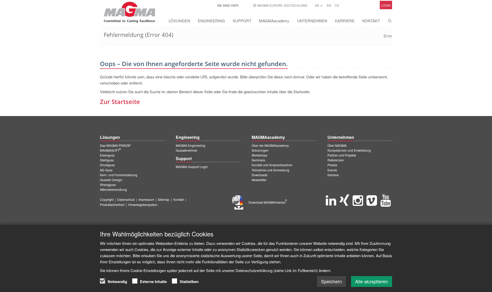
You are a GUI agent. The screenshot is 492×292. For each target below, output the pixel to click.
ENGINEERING (211, 20)
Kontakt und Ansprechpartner (272, 165)
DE (317, 5)
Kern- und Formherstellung (118, 175)
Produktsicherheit (112, 204)
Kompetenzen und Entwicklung (349, 150)
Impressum (146, 199)
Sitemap (163, 199)
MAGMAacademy (274, 20)
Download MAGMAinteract (268, 202)
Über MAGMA (337, 145)
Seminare (258, 160)
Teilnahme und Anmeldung (270, 170)
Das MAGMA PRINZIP (115, 145)
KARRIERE (345, 20)
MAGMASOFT (110, 150)
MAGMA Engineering (190, 145)
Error (388, 35)
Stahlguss (107, 160)
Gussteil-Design (111, 180)
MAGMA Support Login (192, 166)
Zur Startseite (120, 101)
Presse (332, 165)
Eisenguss (107, 155)
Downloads (260, 175)
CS (337, 5)
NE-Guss (106, 170)
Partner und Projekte (341, 155)
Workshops (259, 155)
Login (386, 5)
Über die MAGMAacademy (270, 145)
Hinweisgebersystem (142, 204)
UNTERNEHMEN (312, 20)
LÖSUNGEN (179, 20)
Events (332, 170)
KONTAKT (371, 20)
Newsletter (259, 180)
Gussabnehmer (186, 150)
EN (329, 5)
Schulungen (260, 150)
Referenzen (335, 160)
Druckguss (107, 165)
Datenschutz (126, 199)
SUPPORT (242, 20)
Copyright (107, 199)
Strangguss (108, 184)
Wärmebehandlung (113, 189)
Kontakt (178, 199)
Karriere (333, 175)
